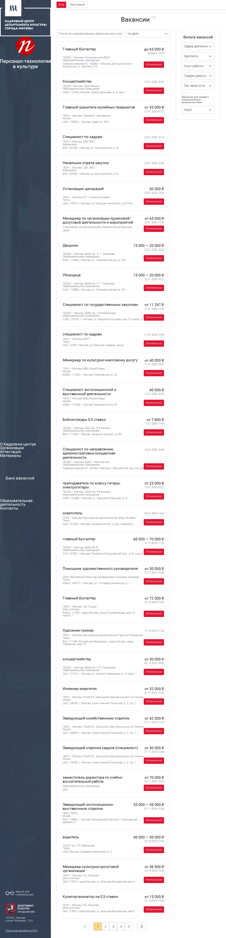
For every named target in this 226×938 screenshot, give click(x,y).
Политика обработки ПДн (21, 930)
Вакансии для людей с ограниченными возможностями (195, 100)
